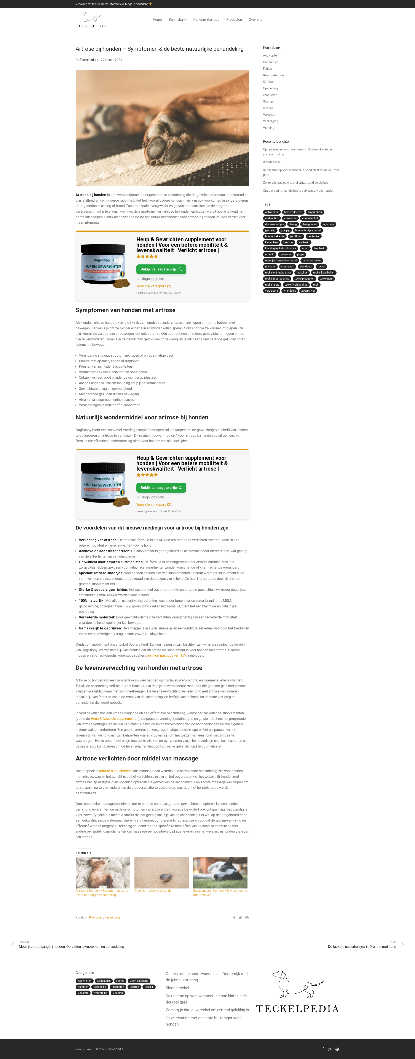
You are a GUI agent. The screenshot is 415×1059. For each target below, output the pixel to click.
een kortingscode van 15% (167, 655)
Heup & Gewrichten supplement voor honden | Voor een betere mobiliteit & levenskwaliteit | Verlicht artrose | (182, 244)
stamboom (287, 266)
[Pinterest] (337, 1049)
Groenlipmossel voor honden (153, 890)
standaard (306, 266)
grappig (285, 230)
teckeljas (302, 272)
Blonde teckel (272, 162)
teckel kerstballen (323, 272)
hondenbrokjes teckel (308, 230)
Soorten (268, 101)
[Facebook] (323, 1049)
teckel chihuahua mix (278, 272)
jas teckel (313, 236)
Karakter (269, 82)
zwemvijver (308, 290)
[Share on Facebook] (234, 918)
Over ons (255, 19)
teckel (321, 266)
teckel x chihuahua (296, 284)
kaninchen (271, 242)
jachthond (296, 236)
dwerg (293, 224)
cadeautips (272, 218)
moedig (269, 254)
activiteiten (272, 212)
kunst (305, 248)
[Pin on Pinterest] (247, 918)
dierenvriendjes (274, 224)
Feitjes (267, 68)
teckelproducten (304, 278)
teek (315, 284)
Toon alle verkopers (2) (153, 286)
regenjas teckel (312, 260)
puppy (300, 254)
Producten (234, 19)
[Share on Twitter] (240, 918)
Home (157, 19)
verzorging (271, 290)
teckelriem (326, 278)
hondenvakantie (274, 236)
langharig (319, 248)
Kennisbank (177, 19)
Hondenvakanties (206, 19)
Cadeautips (271, 62)
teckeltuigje (272, 284)
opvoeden (286, 254)
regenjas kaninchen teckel (281, 260)
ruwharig (270, 266)
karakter (288, 242)
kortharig (304, 242)
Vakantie (269, 114)
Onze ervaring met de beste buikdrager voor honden (298, 190)
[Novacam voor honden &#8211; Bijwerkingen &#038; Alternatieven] (220, 872)
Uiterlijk (268, 108)
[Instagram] (329, 1049)
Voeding (268, 128)
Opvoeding (270, 88)
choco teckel (310, 218)
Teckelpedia (88, 60)
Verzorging (112, 917)
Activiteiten (271, 55)
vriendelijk (290, 290)
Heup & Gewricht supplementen (114, 719)
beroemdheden (293, 212)
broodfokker (315, 212)
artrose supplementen (115, 771)
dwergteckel (309, 224)
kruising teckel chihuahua (280, 248)
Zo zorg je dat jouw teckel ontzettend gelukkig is (296, 182)
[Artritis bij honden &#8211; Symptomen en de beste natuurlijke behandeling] (103, 872)
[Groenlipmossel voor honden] (161, 872)
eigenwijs (328, 224)
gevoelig (270, 230)
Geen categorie (273, 75)
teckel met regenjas (277, 278)
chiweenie (290, 218)
